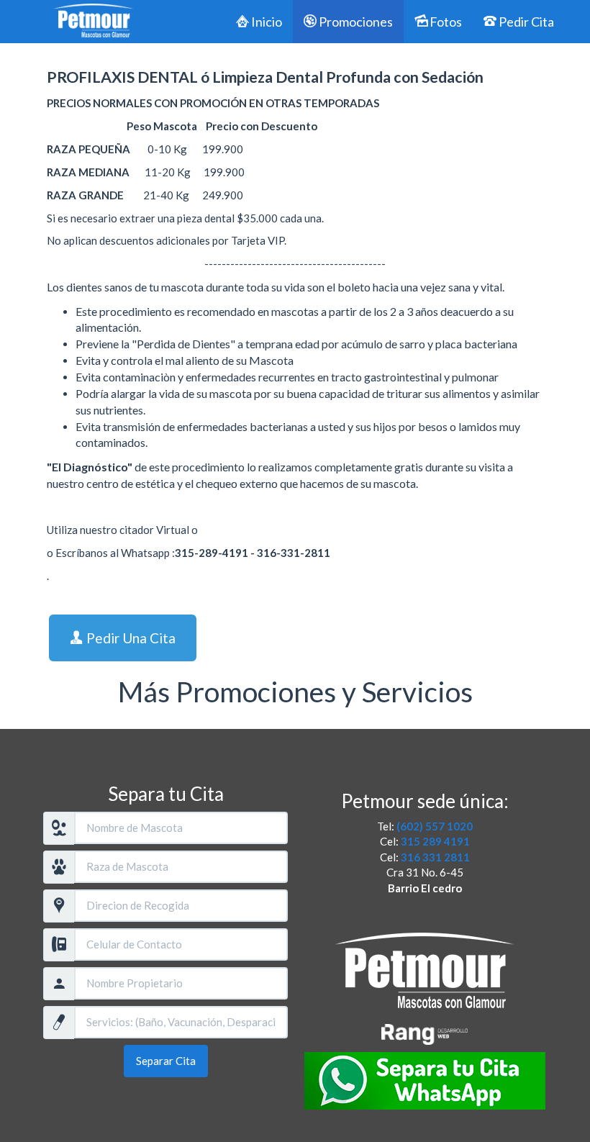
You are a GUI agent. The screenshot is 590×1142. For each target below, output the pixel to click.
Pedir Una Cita (129, 638)
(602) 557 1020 (434, 826)
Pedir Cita (525, 22)
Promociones (355, 22)
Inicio (265, 22)
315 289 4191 (435, 841)
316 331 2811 (435, 857)
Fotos (444, 22)
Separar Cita (166, 1060)
